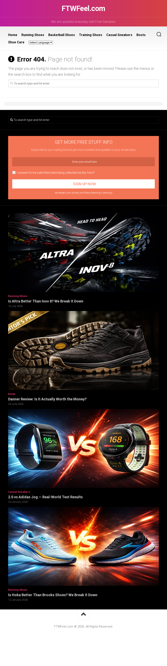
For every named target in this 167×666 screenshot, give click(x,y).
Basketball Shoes (61, 35)
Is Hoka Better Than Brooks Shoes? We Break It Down (52, 595)
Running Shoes (32, 35)
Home (12, 35)
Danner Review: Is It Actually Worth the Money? (47, 399)
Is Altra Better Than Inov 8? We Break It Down (45, 301)
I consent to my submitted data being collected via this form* (56, 172)
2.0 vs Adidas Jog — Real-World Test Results (45, 497)
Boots (141, 35)
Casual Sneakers (119, 35)
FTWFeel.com (83, 8)
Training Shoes (90, 35)
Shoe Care (16, 42)
